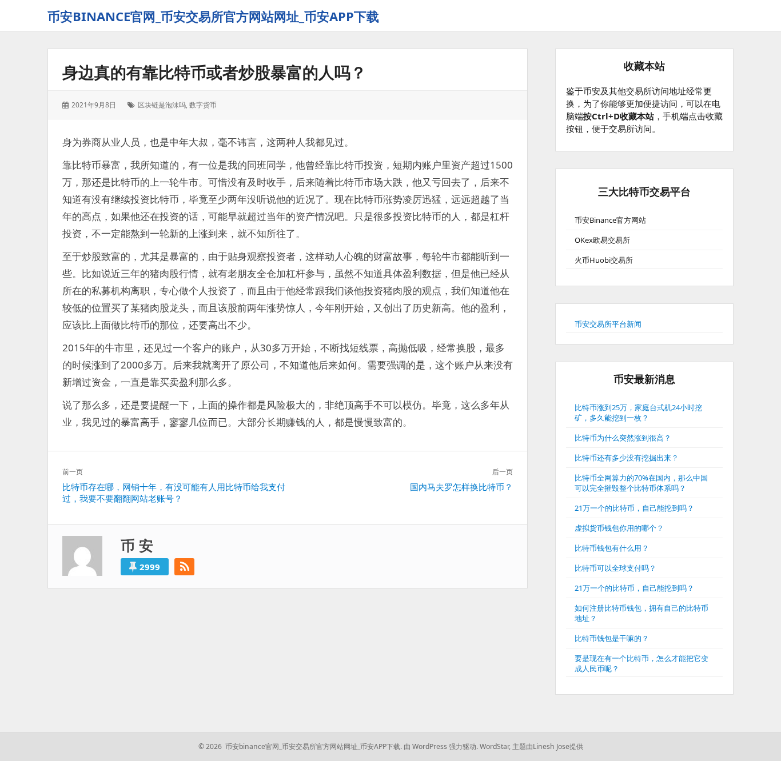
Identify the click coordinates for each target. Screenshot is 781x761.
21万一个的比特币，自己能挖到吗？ (634, 508)
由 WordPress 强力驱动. (441, 746)
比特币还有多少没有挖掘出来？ (627, 457)
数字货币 (203, 105)
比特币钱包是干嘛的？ (612, 638)
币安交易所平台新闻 (608, 324)
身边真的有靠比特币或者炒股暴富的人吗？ (214, 72)
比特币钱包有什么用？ (612, 548)
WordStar (494, 746)
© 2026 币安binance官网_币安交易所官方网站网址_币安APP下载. (300, 746)
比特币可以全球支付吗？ (615, 568)
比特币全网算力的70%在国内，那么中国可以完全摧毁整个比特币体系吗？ (641, 482)
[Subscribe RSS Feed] (184, 566)
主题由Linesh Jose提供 (547, 746)
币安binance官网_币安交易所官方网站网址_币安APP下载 (213, 16)
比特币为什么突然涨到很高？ (623, 437)
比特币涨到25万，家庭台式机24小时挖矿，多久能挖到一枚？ (638, 412)
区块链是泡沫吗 (162, 105)
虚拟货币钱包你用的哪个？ (619, 528)
